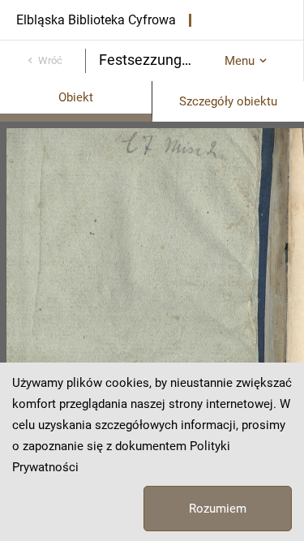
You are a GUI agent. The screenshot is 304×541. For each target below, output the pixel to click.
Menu (240, 61)
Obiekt (75, 97)
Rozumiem (217, 508)
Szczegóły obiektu (228, 101)
